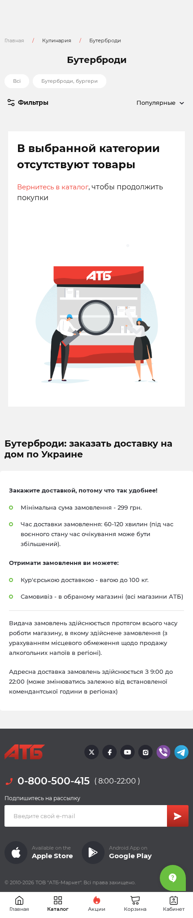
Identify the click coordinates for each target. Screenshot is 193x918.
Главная (14, 40)
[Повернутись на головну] (24, 752)
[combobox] (142, 102)
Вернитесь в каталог (52, 187)
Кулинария (56, 40)
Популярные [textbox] (155, 102)
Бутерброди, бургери (69, 81)
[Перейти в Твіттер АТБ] (91, 752)
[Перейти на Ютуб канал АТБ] (127, 752)
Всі (17, 81)
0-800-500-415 (54, 781)
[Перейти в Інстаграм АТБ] (145, 752)
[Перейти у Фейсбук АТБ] (109, 752)
